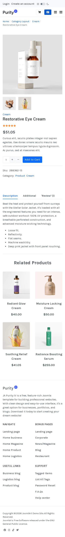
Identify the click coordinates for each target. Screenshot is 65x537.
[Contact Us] (47, 12)
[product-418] (24, 103)
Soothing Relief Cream (16, 356)
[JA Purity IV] (10, 11)
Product (20, 175)
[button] (61, 12)
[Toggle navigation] (55, 12)
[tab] (10, 195)
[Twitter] (17, 530)
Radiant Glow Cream (16, 306)
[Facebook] (4, 530)
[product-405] (9, 103)
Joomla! (7, 520)
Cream (6, 114)
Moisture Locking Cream (49, 306)
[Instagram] (9, 530)
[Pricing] (39, 12)
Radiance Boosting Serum (49, 356)
